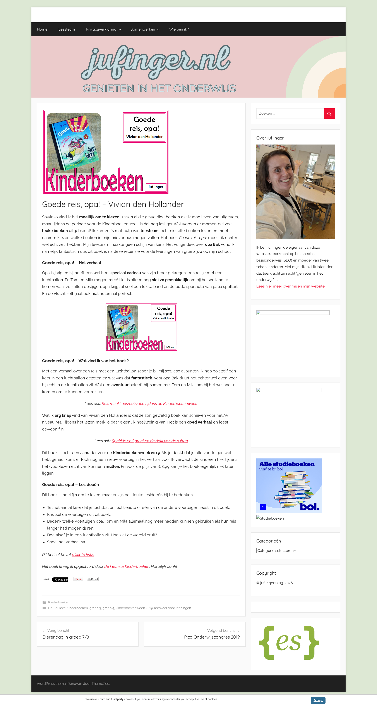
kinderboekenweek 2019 (134, 608)
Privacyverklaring (101, 29)
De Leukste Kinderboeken (126, 566)
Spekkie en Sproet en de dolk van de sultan (150, 441)
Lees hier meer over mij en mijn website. (290, 286)
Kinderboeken (59, 602)
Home (42, 29)
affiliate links (83, 554)
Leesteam (66, 29)
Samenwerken (143, 29)
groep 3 (95, 608)
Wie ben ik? (179, 29)
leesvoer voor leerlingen (172, 608)
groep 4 (108, 608)
